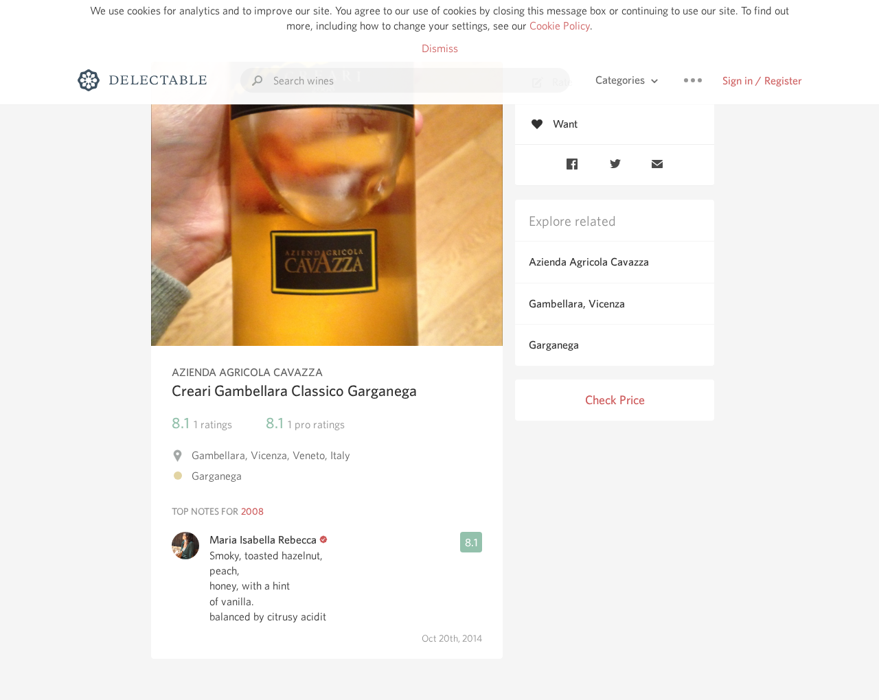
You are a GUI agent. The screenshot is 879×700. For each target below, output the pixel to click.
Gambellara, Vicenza (577, 303)
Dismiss (440, 48)
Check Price (615, 400)
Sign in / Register (762, 80)
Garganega (554, 344)
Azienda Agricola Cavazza (589, 261)
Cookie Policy (559, 25)
